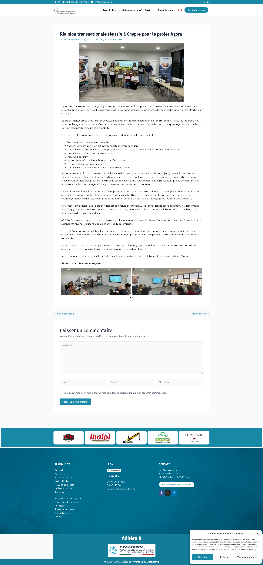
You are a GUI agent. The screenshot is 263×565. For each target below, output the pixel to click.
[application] (119, 10)
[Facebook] (200, 2)
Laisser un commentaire (72, 39)
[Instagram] (204, 2)
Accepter (202, 557)
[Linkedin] (208, 2)
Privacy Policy (115, 470)
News (115, 10)
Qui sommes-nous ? (132, 10)
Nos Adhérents (165, 10)
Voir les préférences (247, 557)
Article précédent (64, 314)
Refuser (224, 557)
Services (149, 10)
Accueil (106, 10)
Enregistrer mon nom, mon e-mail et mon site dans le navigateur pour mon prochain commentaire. (115, 392)
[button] (257, 533)
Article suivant (200, 314)
